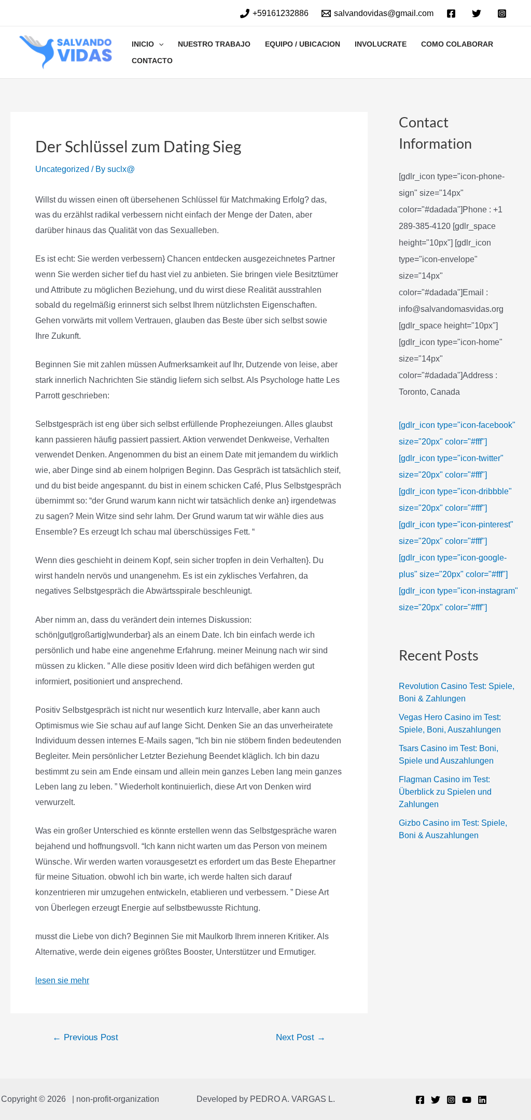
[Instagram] (451, 1099)
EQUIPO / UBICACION (302, 44)
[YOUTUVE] (466, 1099)
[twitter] (477, 13)
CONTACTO (152, 60)
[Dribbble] (482, 1099)
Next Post (301, 1037)
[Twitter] (435, 1099)
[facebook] (453, 13)
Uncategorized (62, 169)
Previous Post (85, 1037)
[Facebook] (420, 1099)
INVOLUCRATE (381, 44)
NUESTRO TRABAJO (214, 44)
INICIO (143, 44)
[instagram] (503, 13)
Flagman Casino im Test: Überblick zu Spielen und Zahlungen (445, 792)
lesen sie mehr (62, 980)
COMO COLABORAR (457, 44)
